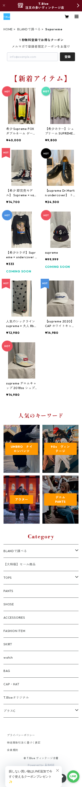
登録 (68, 57)
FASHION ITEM (14, 631)
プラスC (9, 711)
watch (8, 658)
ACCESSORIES (14, 618)
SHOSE (8, 604)
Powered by (36, 765)
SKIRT (7, 644)
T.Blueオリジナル (16, 697)
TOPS (7, 578)
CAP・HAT (11, 684)
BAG (6, 671)
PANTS (8, 591)
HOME (8, 29)
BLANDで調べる (29, 29)
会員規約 (12, 750)
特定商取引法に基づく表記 (24, 742)
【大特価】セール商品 (19, 564)
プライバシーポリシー (21, 735)
